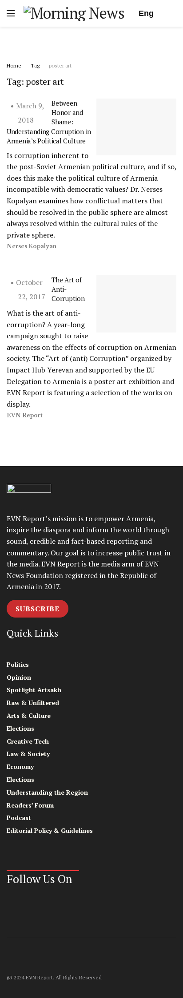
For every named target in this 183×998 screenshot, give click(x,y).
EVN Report (25, 415)
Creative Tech (28, 741)
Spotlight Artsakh (34, 689)
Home (14, 65)
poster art (60, 65)
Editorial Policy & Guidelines (50, 830)
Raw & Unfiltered (33, 702)
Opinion (19, 677)
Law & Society (28, 753)
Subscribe (38, 609)
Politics (18, 664)
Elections (20, 728)
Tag (35, 65)
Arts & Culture (29, 715)
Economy (20, 766)
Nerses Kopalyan (31, 246)
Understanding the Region (47, 792)
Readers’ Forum (30, 805)
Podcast (19, 817)
